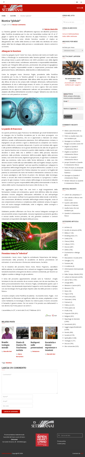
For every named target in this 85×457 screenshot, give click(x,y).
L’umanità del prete (70, 133)
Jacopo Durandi (69, 162)
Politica (66, 305)
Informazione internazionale (73, 269)
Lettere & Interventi (71, 277)
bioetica (9, 363)
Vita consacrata (69, 346)
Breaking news (69, 236)
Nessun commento (19, 25)
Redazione (36, 351)
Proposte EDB (69, 313)
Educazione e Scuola (71, 258)
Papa (66, 294)
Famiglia (67, 261)
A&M (81, 453)
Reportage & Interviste (72, 319)
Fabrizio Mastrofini (51, 29)
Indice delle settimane (69, 36)
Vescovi (67, 344)
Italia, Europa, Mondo (71, 274)
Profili (66, 311)
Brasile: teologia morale (5, 345)
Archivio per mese (68, 47)
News (66, 291)
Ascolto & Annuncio (71, 230)
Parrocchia (68, 297)
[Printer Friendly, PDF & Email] (51, 317)
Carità (66, 238)
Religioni (67, 316)
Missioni (67, 288)
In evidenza (68, 266)
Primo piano (68, 308)
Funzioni (67, 263)
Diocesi (66, 247)
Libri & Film (68, 280)
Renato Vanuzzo (69, 181)
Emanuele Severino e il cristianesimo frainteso (73, 170)
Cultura (13, 16)
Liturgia (66, 283)
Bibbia (66, 233)
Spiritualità (67, 338)
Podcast (67, 302)
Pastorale (67, 299)
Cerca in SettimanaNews (70, 34)
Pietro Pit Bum (69, 168)
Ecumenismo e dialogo (72, 252)
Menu (79, 8)
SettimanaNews (7, 453)
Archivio (67, 227)
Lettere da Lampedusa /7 (72, 195)
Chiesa (66, 241)
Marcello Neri (8, 351)
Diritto (66, 250)
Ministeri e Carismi (70, 285)
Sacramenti (68, 324)
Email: (66, 101)
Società (66, 335)
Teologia (67, 341)
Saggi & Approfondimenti (72, 327)
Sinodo (66, 332)
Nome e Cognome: (71, 108)
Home (3, 16)
